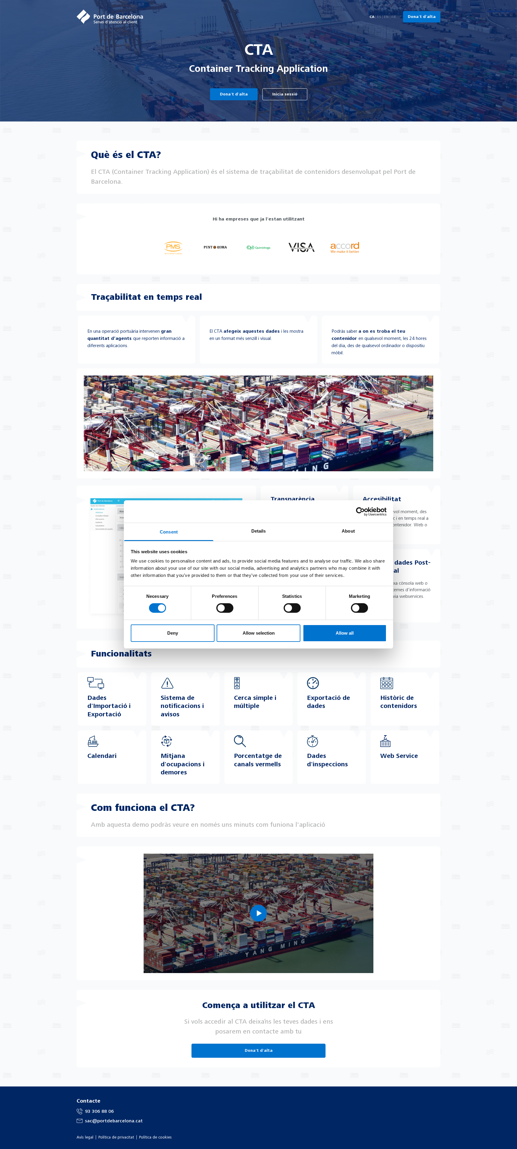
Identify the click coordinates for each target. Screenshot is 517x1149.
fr (393, 17)
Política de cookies (155, 1137)
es (379, 17)
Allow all (345, 633)
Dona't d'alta (422, 17)
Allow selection (259, 633)
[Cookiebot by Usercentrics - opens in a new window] (360, 511)
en (386, 17)
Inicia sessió (284, 94)
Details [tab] (258, 531)
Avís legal (85, 1137)
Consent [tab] (169, 531)
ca (371, 17)
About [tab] (348, 531)
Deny (172, 633)
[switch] (224, 608)
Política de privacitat (116, 1137)
